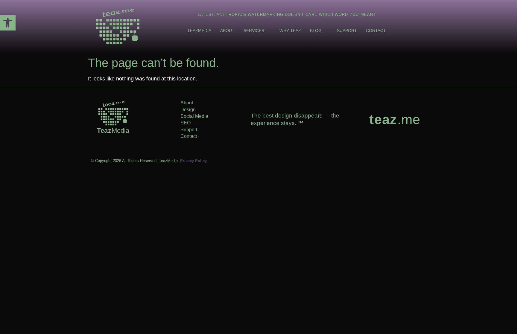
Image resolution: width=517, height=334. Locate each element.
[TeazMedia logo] (113, 113)
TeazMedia (199, 30)
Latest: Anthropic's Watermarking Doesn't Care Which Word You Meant (287, 14)
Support (347, 30)
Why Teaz (290, 30)
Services (254, 30)
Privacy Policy (193, 160)
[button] (8, 22)
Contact (376, 30)
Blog (316, 30)
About (227, 30)
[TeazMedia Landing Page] (118, 26)
